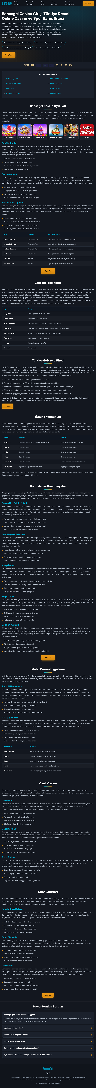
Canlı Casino (55, 88)
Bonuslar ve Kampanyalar (69, 3)
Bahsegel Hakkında (29, 3)
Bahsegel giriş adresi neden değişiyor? (19, 1015)
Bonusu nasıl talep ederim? (15, 1041)
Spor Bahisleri (55, 93)
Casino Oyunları (17, 3)
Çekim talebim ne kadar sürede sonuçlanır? (21, 1048)
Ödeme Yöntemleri (54, 3)
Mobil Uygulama (56, 83)
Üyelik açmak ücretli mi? (13, 1028)
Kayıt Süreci (43, 3)
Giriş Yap (88, 3)
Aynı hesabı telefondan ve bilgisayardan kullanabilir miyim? (28, 1055)
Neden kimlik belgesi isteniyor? (16, 1035)
